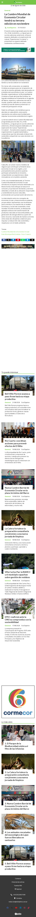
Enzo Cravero (26, 234)
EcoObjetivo (11, 28)
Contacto (18, 878)
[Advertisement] (18, 272)
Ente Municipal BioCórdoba (10, 234)
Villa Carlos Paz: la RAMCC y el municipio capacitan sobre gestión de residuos (18, 575)
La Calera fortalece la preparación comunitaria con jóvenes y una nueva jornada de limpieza (17, 532)
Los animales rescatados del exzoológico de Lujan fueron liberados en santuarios (18, 836)
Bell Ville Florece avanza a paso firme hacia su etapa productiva (17, 396)
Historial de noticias (18, 882)
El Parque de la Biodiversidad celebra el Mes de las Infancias (16, 746)
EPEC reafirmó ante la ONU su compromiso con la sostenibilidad (18, 619)
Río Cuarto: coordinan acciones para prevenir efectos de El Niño (16, 443)
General (7, 10)
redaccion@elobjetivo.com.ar (18, 901)
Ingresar (19, 889)
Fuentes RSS (18, 885)
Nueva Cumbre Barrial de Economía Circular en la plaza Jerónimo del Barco (17, 490)
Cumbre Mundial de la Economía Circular (15, 232)
